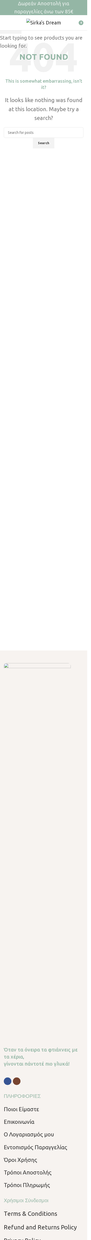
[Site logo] (43, 22)
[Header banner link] (43, 7)
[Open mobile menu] (5, 23)
